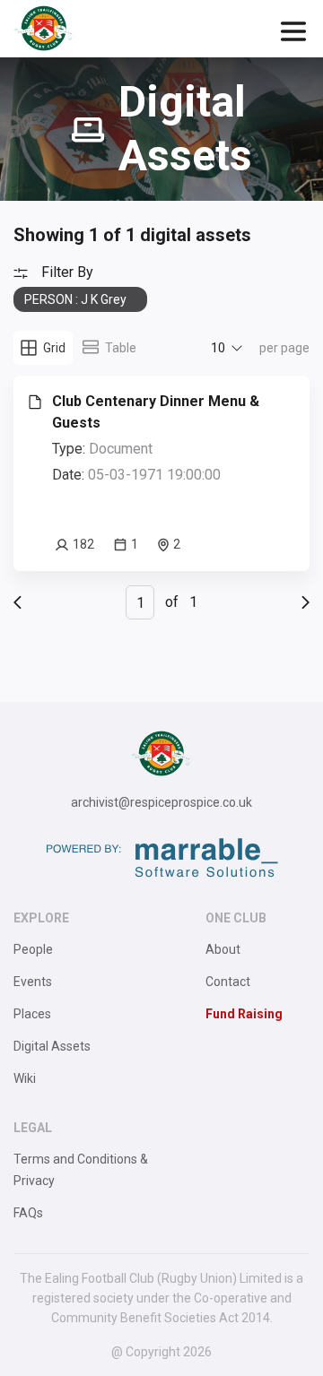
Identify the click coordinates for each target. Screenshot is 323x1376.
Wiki (24, 1078)
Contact (227, 981)
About (222, 949)
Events (32, 981)
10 (218, 348)
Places (32, 1014)
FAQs (28, 1213)
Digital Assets (52, 1046)
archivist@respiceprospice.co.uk (161, 802)
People (33, 949)
